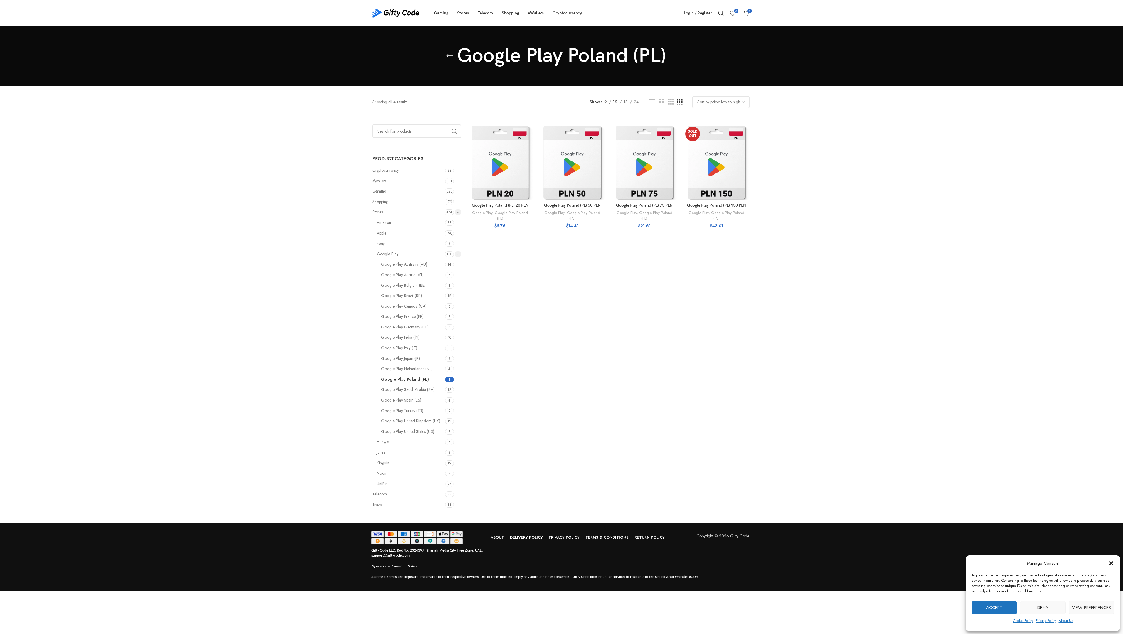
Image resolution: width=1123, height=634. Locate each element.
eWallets (379, 181)
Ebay (381, 243)
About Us (1066, 620)
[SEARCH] (454, 131)
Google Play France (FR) (402, 316)
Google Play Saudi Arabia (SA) (408, 389)
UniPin (382, 484)
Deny (1042, 607)
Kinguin (383, 463)
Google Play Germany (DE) (405, 327)
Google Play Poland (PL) (405, 379)
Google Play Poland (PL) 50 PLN (572, 205)
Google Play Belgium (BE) (403, 285)
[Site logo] (395, 13)
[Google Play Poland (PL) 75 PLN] (644, 162)
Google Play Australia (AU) (404, 264)
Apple (381, 233)
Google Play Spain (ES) (401, 400)
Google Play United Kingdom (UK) (410, 421)
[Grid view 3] (671, 102)
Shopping (380, 202)
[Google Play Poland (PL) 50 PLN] (572, 162)
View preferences (1091, 607)
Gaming (379, 191)
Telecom (379, 494)
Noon (381, 473)
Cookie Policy (1023, 620)
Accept (994, 607)
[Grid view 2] (661, 102)
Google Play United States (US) (407, 431)
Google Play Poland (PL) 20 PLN (500, 205)
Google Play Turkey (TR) (402, 411)
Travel (377, 504)
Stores (377, 212)
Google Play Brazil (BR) (401, 296)
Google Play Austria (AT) (402, 275)
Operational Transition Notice (394, 566)
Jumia (381, 452)
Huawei (383, 442)
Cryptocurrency (385, 170)
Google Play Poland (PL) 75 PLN (644, 205)
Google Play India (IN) (400, 337)
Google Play (387, 254)
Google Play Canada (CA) (404, 306)
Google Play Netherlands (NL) (406, 369)
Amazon (384, 222)
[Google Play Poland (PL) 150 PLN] (716, 162)
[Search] (721, 13)
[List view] (652, 102)
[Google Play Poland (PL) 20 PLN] (500, 162)
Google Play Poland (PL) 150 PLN (716, 205)
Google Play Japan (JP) (400, 358)
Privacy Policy (1046, 620)
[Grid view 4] (680, 102)
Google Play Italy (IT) (399, 348)
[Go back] (449, 56)
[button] (1111, 563)
